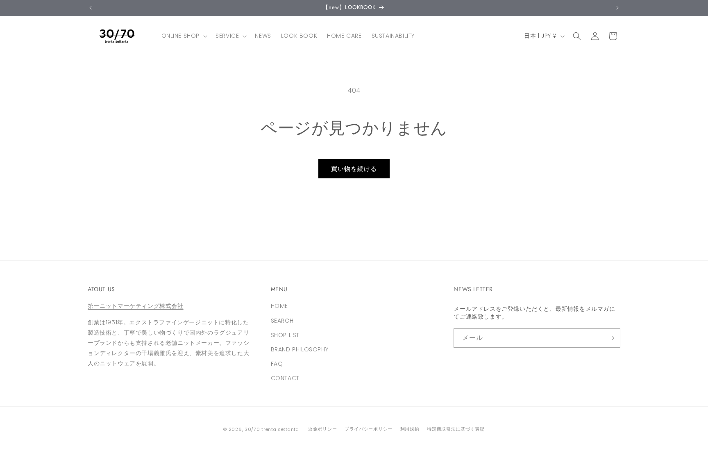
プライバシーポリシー (369, 429)
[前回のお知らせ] (91, 8)
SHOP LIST (285, 335)
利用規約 (410, 429)
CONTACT (285, 378)
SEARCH (282, 321)
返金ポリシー (322, 429)
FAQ (277, 364)
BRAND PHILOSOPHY (300, 349)
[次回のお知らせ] (617, 8)
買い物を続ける (354, 168)
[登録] (611, 338)
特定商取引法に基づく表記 (455, 429)
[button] (184, 35)
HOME (279, 306)
